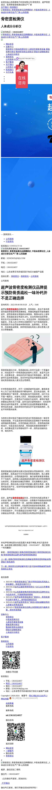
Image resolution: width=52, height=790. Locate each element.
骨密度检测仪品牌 (11, 555)
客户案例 (10, 62)
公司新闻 (10, 59)
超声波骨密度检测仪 (28, 555)
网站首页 (10, 44)
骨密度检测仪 (13, 552)
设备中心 (10, 47)
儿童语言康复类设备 (36, 49)
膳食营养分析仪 (12, 625)
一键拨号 (10, 751)
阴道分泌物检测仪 (41, 52)
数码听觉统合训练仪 (24, 52)
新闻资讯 (10, 57)
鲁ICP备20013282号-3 (38, 696)
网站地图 (5, 699)
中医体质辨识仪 (21, 49)
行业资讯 (10, 241)
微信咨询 (10, 753)
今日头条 (10, 72)
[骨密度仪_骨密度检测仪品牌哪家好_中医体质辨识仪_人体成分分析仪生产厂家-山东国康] (26, 12)
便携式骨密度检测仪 (28, 552)
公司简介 (10, 67)
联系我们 (14, 7)
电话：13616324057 (14, 683)
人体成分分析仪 (12, 54)
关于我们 (5, 7)
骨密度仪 (10, 49)
